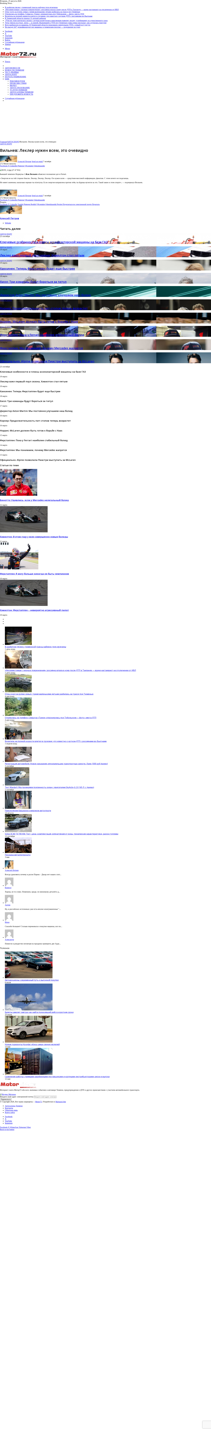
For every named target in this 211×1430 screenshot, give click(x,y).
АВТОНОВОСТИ (12, 68)
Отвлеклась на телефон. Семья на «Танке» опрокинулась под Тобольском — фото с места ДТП (44, 14)
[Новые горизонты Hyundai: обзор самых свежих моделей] (29, 1042)
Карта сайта (10, 1112)
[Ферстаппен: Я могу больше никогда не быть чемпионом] (19, 569)
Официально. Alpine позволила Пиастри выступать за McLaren (47, 361)
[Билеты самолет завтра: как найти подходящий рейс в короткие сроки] (29, 1010)
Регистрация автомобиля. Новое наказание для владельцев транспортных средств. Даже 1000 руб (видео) (56, 763)
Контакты (9, 1108)
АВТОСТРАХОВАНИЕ (20, 88)
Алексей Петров (24, 161)
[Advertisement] (105, 122)
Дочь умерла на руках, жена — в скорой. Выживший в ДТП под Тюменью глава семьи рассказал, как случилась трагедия (55, 23)
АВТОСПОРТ (11, 74)
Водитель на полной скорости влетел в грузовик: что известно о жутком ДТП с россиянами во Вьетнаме (48, 16)
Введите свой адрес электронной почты (16, 1097)
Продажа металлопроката (17, 854)
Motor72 (38, 1102)
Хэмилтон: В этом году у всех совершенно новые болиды (34, 536)
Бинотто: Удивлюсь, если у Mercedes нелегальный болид (34, 500)
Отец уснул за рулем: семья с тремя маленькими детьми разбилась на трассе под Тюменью (42, 12)
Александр (9, 940)
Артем (7, 905)
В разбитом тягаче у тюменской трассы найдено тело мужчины (31, 7)
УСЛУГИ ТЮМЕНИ (18, 90)
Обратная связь (11, 1110)
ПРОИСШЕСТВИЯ (18, 83)
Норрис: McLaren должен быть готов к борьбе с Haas (39, 321)
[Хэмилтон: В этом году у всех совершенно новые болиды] (24, 532)
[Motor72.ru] (19, 57)
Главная (3, 142)
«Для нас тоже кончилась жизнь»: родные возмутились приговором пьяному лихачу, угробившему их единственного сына (56, 20)
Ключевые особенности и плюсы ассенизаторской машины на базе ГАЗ (54, 242)
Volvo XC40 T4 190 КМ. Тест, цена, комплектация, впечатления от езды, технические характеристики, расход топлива (61, 834)
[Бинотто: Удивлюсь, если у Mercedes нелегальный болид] (18, 495)
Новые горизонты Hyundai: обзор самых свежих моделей (32, 1044)
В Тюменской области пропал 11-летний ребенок (25, 18)
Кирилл (8, 888)
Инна (7, 922)
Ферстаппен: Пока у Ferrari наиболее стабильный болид (42, 335)
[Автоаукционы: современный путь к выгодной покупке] (29, 978)
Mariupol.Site (60, 1102)
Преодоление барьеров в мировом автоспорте (28, 810)
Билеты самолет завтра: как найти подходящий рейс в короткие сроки (39, 1012)
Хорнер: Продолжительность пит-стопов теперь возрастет (44, 308)
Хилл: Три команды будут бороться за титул (33, 282)
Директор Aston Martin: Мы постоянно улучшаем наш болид (45, 295)
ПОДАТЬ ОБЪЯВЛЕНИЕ (15, 77)
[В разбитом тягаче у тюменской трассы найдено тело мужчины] (18, 644)
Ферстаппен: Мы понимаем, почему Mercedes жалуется (41, 348)
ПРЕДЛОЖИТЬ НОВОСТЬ (21, 94)
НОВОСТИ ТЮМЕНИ (14, 70)
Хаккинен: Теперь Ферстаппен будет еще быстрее (37, 268)
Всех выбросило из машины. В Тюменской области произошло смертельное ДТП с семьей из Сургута (47, 25)
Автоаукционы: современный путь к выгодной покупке (32, 980)
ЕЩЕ (7, 79)
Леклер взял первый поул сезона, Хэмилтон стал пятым (42, 255)
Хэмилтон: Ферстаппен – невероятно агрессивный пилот (34, 610)
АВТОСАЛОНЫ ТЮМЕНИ (21, 92)
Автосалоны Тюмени (14, 1106)
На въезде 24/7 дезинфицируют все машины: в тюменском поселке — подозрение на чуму (42, 27)
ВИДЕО (13, 85)
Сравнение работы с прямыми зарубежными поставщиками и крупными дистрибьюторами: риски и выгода (57, 1076)
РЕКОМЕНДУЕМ (17, 81)
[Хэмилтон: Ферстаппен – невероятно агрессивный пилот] (24, 605)
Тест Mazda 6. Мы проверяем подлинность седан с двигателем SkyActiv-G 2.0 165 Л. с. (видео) (49, 787)
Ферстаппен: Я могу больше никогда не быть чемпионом (34, 573)
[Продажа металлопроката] (18, 852)
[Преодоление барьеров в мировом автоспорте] (18, 808)
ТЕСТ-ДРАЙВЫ (12, 72)
